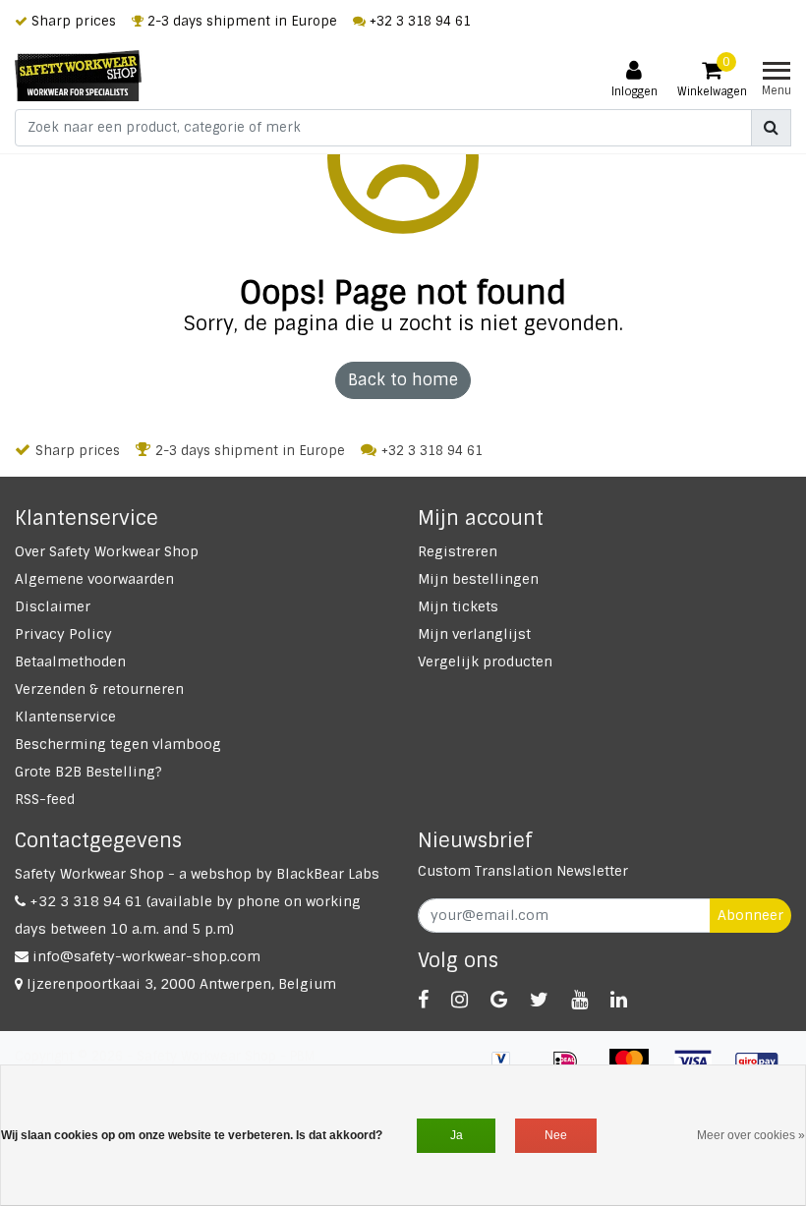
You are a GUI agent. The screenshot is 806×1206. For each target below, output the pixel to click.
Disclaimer (52, 606)
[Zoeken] (771, 128)
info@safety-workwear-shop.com (146, 956)
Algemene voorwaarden (94, 579)
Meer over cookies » (751, 1135)
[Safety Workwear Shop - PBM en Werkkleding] (78, 75)
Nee (556, 1135)
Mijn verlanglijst (474, 634)
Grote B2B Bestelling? (88, 771)
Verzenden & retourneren (99, 689)
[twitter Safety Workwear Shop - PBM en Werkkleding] (539, 999)
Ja (456, 1135)
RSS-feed (45, 799)
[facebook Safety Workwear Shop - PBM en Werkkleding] (423, 999)
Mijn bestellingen (478, 579)
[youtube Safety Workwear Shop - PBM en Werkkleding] (579, 999)
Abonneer (750, 915)
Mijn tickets (458, 606)
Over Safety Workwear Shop (107, 551)
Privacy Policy (63, 634)
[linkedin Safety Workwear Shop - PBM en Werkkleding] (618, 999)
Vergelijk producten (485, 661)
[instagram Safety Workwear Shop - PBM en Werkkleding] (459, 999)
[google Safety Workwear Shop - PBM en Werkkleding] (498, 999)
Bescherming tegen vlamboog (118, 744)
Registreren (457, 551)
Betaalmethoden (70, 661)
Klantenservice (65, 716)
